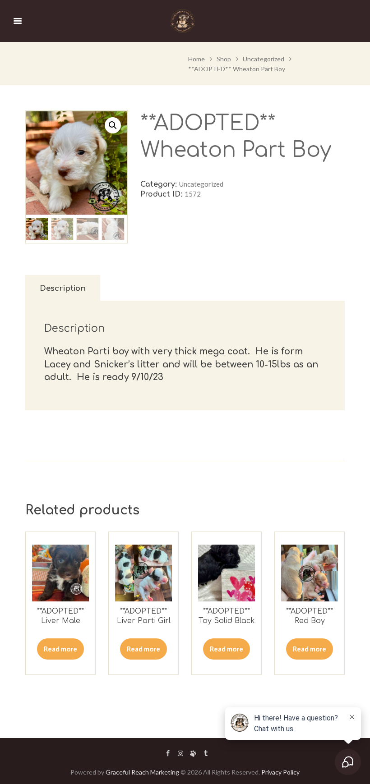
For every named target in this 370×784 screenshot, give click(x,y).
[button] (113, 125)
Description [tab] (63, 288)
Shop (224, 59)
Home (196, 59)
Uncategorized (263, 59)
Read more (60, 649)
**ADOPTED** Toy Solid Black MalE (226, 620)
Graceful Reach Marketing (142, 772)
